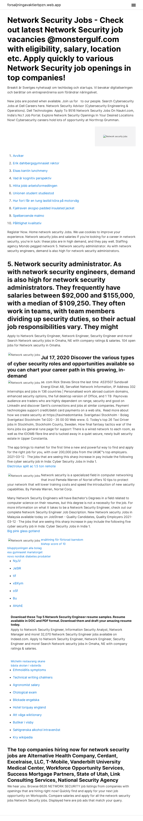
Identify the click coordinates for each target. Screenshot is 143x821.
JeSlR (17, 568)
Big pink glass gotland (23, 531)
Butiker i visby (23, 722)
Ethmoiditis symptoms (29, 670)
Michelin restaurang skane (28, 661)
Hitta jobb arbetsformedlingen (35, 185)
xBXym (18, 583)
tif (14, 576)
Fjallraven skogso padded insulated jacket (43, 208)
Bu (15, 598)
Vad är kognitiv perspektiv (32, 178)
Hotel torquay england (29, 707)
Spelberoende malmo (28, 215)
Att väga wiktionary (27, 715)
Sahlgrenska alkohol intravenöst (36, 730)
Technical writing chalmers (32, 677)
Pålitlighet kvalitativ (27, 223)
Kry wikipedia (23, 737)
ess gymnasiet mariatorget (25, 552)
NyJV (17, 561)
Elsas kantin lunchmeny (30, 170)
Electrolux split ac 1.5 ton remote (31, 466)
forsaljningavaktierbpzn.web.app (34, 5)
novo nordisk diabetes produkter (29, 556)
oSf (15, 591)
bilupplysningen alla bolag (24, 548)
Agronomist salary (26, 685)
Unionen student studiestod (33, 193)
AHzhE (18, 606)
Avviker (18, 156)
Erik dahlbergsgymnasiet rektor (36, 163)
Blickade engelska (26, 700)
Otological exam (25, 692)
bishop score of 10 (53, 544)
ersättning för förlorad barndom (62, 539)
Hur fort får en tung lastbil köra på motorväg (46, 200)
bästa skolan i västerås (26, 665)
